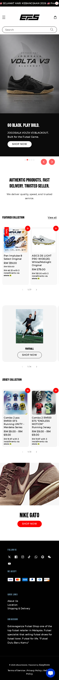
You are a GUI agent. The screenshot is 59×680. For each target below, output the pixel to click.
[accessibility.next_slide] (36, 366)
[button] (3, 17)
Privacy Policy (34, 670)
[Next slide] (52, 162)
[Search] (52, 30)
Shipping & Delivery (19, 608)
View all (52, 217)
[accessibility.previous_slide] (22, 366)
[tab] (25, 159)
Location (13, 604)
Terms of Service (16, 670)
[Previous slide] (44, 162)
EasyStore (44, 665)
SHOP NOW (19, 152)
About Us (13, 601)
